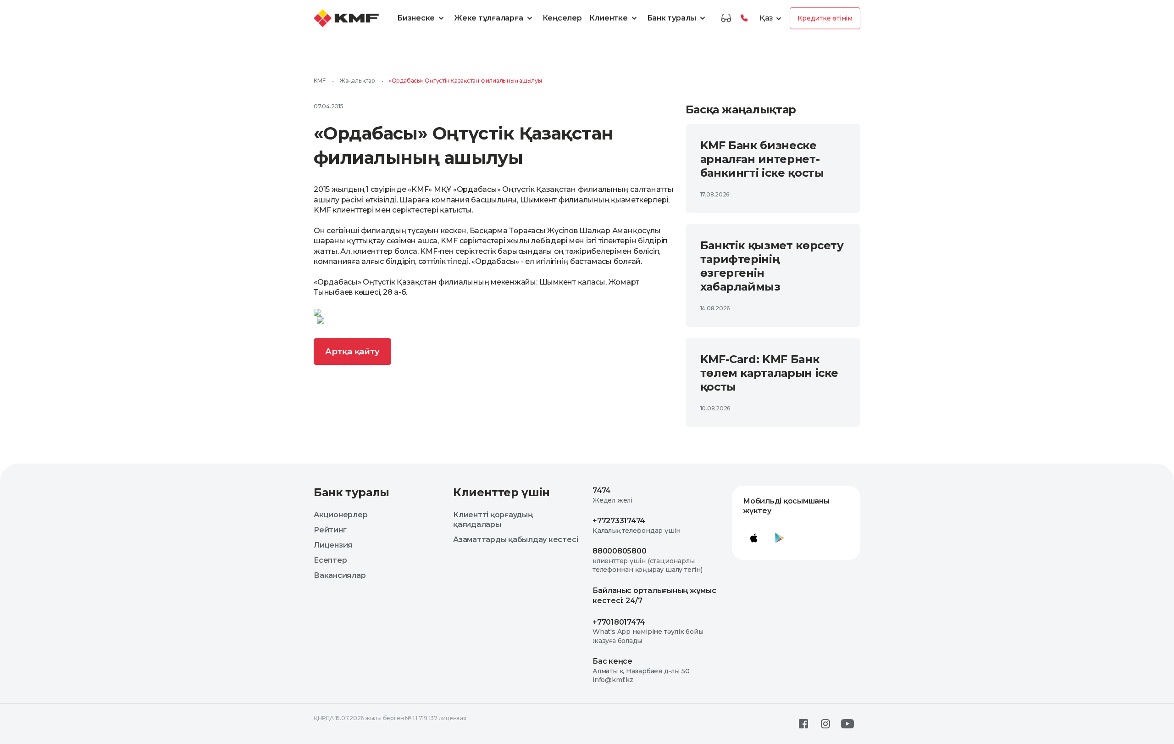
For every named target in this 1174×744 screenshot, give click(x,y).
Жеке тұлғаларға (488, 18)
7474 (602, 490)
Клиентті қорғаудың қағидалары (493, 519)
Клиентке (608, 18)
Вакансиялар (339, 575)
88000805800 (619, 551)
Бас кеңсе (612, 661)
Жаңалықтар (357, 80)
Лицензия (333, 545)
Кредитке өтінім (825, 18)
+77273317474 (619, 520)
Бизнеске (416, 18)
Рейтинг (330, 530)
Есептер (330, 560)
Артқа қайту (352, 352)
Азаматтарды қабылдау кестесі (515, 539)
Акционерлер (340, 514)
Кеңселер (562, 18)
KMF (319, 80)
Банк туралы (671, 18)
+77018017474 (619, 622)
